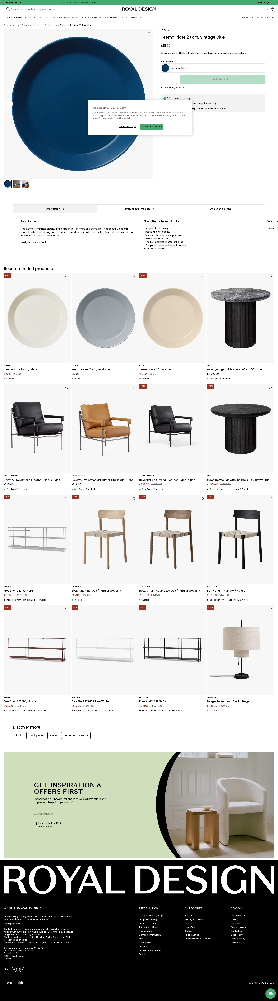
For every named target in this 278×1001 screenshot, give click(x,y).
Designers (143, 947)
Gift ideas (235, 923)
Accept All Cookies (152, 127)
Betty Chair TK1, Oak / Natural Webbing (96, 590)
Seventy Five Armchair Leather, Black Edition (167, 480)
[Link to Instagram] (21, 969)
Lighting (189, 923)
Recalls (142, 954)
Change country (12, 924)
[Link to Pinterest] (6, 969)
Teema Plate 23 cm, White (20, 369)
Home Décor (190, 927)
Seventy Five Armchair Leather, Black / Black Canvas (32, 480)
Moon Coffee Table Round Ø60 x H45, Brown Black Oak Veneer (239, 480)
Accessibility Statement (150, 950)
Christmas (236, 943)
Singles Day (236, 931)
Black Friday (237, 935)
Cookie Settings (127, 126)
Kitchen (188, 931)
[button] (265, 2)
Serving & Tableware (194, 919)
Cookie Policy (145, 943)
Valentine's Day (238, 916)
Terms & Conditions (148, 927)
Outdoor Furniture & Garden (198, 939)
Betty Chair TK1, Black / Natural (226, 590)
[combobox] (265, 2)
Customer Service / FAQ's (151, 916)
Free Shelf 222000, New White (90, 701)
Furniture (189, 916)
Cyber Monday (238, 939)
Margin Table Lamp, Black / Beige (228, 701)
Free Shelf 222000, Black (154, 701)
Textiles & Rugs (192, 935)
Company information (150, 935)
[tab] (55, 208)
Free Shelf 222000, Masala (20, 701)
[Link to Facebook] (14, 969)
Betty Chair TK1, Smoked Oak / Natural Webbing (169, 590)
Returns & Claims (147, 923)
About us (143, 939)
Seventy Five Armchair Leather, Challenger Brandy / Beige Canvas (103, 480)
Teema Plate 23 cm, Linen (155, 369)
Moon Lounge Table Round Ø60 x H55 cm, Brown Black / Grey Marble (237, 369)
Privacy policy (145, 931)
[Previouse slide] (9, 104)
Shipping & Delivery (148, 919)
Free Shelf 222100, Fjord (18, 590)
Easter (234, 919)
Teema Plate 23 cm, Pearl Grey (91, 369)
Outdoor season (238, 927)
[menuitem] (7, 17)
